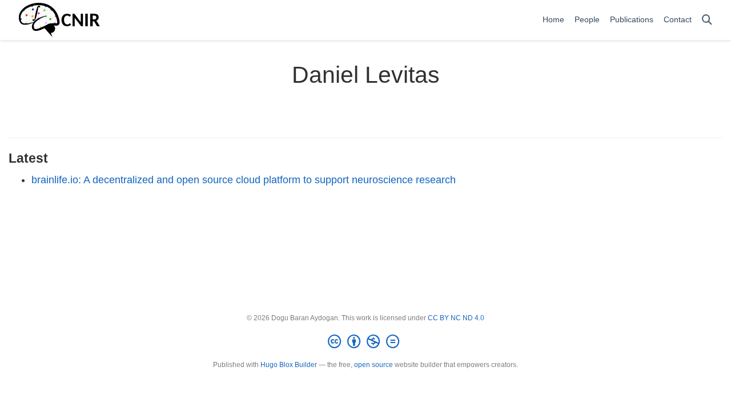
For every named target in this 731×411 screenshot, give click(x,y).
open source (373, 365)
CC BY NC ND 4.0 (456, 318)
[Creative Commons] (366, 342)
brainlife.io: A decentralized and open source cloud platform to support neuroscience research (243, 180)
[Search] (707, 20)
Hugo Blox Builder (288, 365)
